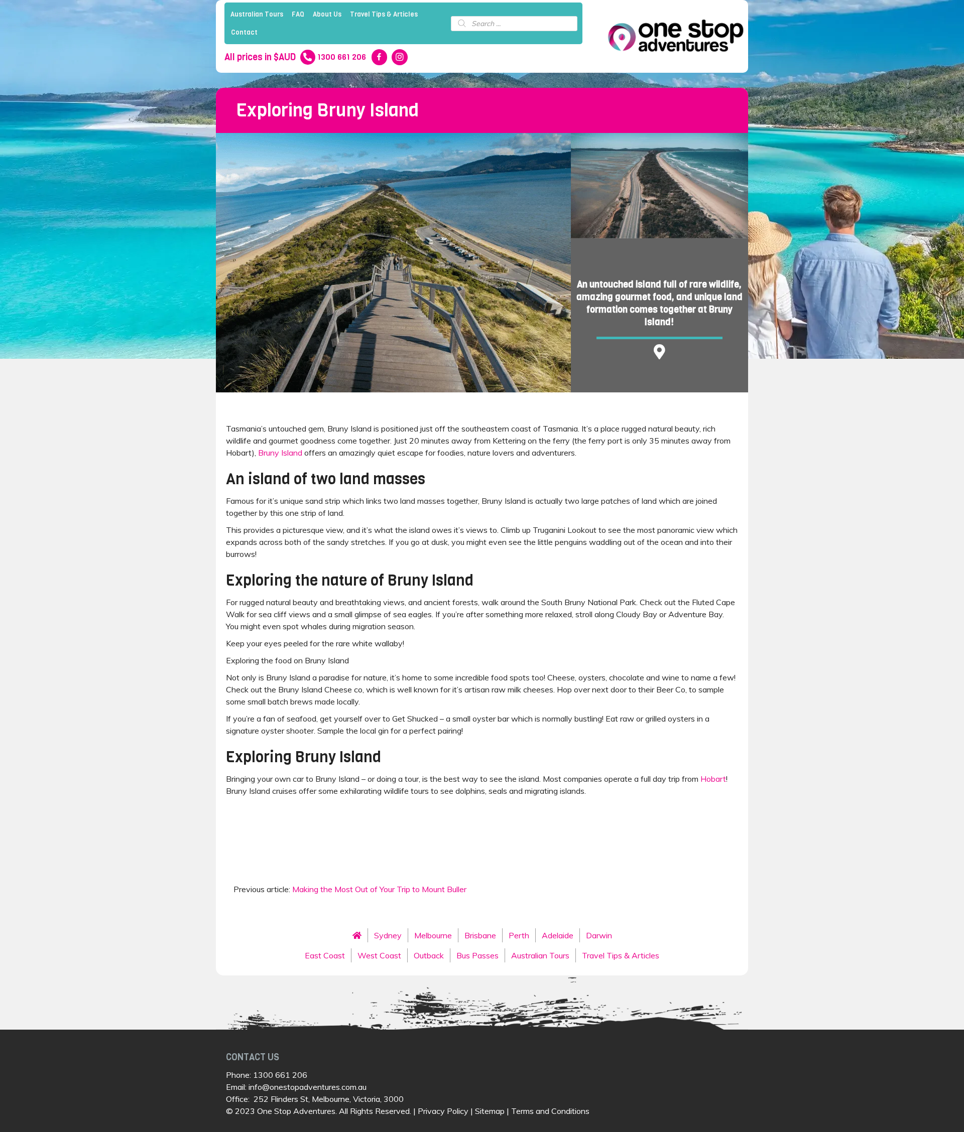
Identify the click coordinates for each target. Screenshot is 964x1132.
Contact (244, 32)
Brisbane (480, 935)
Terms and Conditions (550, 1111)
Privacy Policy (443, 1111)
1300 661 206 (280, 1075)
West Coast (379, 955)
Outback (429, 955)
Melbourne (433, 935)
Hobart (713, 779)
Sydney (388, 935)
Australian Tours (256, 14)
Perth (519, 935)
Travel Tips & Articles (384, 14)
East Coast (325, 955)
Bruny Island (280, 453)
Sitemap (490, 1111)
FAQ (298, 14)
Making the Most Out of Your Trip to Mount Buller (379, 889)
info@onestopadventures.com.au (308, 1087)
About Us (327, 14)
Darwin (599, 935)
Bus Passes (477, 955)
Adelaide (557, 935)
